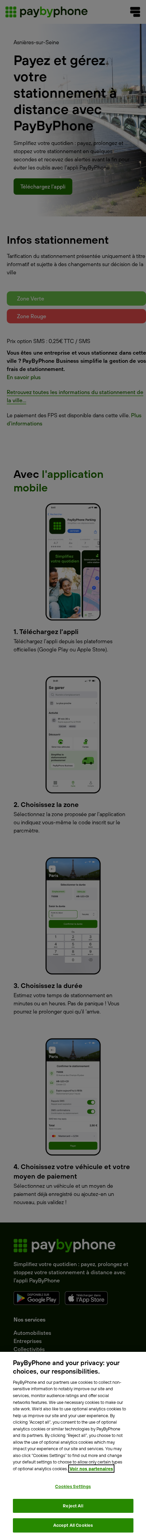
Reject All (73, 1505)
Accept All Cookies (73, 1525)
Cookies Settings (73, 1486)
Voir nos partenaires (91, 1468)
